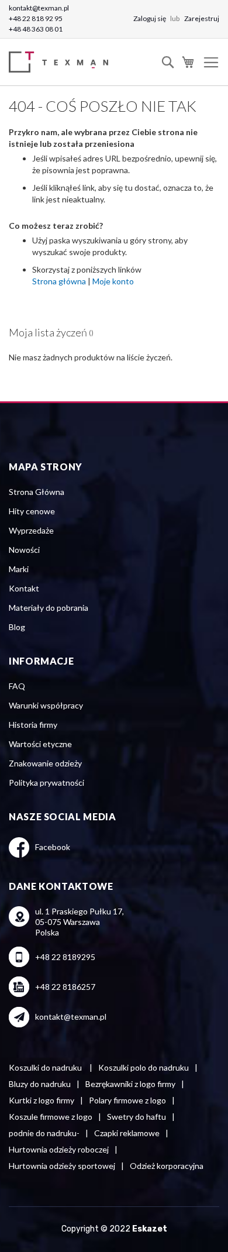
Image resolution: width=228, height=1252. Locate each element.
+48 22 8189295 (65, 957)
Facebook (52, 847)
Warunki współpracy (46, 705)
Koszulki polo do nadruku (143, 1067)
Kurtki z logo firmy (41, 1100)
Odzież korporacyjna (166, 1166)
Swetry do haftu (136, 1117)
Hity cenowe (32, 511)
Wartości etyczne (40, 744)
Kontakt (24, 588)
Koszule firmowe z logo (50, 1117)
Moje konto (113, 281)
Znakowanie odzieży (45, 763)
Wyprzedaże (31, 530)
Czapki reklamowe (127, 1133)
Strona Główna (36, 492)
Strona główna (59, 281)
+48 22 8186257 (65, 987)
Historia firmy (33, 725)
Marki (19, 569)
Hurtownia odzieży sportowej (62, 1166)
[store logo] (61, 62)
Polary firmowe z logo (127, 1100)
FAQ (17, 686)
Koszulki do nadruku (46, 1067)
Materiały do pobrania (48, 608)
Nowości (24, 550)
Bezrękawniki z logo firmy (130, 1084)
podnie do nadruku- (44, 1133)
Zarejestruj (201, 18)
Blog (17, 627)
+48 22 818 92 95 (36, 18)
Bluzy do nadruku (40, 1084)
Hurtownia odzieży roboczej (59, 1149)
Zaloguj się (150, 18)
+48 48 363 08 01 (36, 29)
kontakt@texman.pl (39, 8)
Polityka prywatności (46, 782)
